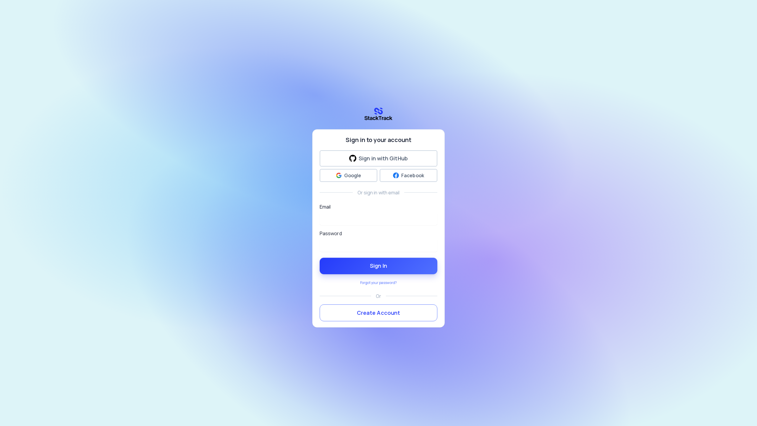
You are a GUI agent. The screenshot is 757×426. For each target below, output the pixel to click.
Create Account (378, 312)
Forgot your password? (378, 282)
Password (331, 233)
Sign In (378, 265)
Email (325, 207)
